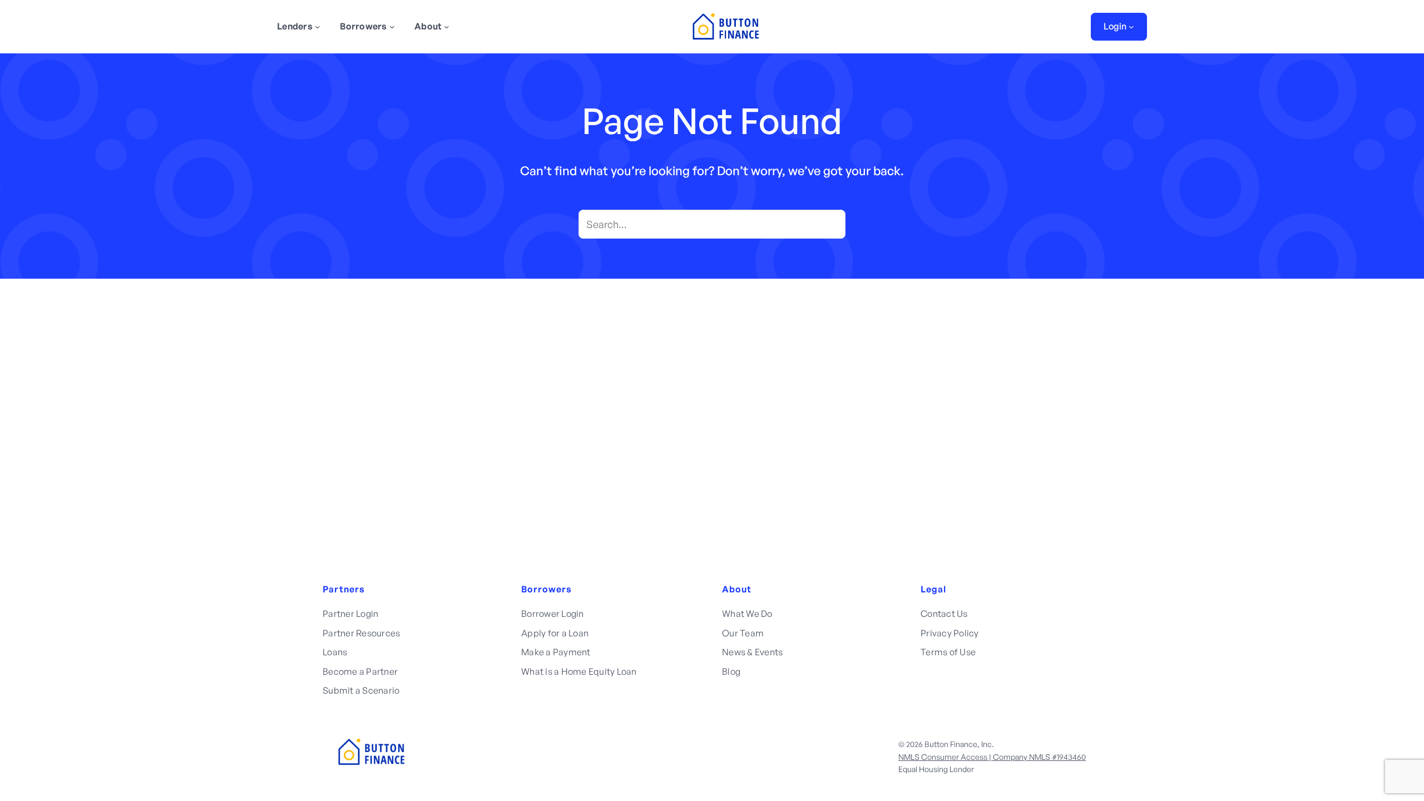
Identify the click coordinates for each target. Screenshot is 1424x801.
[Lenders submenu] (317, 26)
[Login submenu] (1131, 26)
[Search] (831, 224)
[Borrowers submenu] (392, 26)
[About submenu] (446, 26)
